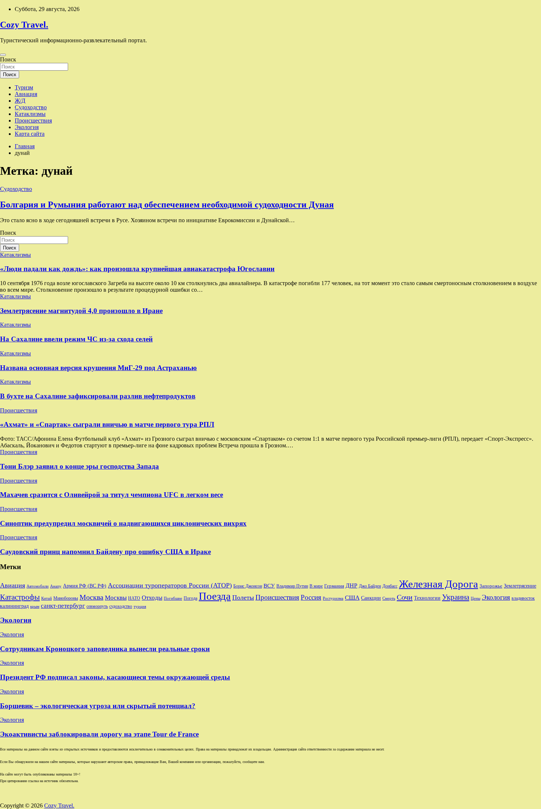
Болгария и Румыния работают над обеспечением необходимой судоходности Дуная (167, 204)
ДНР (351, 585)
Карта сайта (30, 134)
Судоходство (31, 107)
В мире (316, 586)
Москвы (116, 597)
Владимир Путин (292, 586)
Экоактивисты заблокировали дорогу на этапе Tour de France (99, 734)
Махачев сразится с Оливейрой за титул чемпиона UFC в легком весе (111, 494)
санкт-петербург (63, 605)
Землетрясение (520, 586)
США (352, 597)
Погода (190, 598)
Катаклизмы (30, 114)
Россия (311, 597)
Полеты (243, 597)
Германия (334, 586)
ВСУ (269, 586)
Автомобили (37, 586)
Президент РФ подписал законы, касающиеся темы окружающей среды (115, 677)
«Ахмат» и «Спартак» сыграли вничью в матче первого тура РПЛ (107, 424)
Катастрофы (20, 597)
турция (140, 606)
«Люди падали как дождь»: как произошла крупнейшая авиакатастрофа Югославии (137, 269)
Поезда (215, 596)
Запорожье (491, 586)
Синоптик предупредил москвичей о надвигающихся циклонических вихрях (123, 523)
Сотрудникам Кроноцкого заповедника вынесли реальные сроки (105, 649)
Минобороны (65, 598)
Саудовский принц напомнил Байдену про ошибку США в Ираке (105, 552)
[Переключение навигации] (3, 55)
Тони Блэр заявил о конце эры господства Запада (79, 466)
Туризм (24, 87)
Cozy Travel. (24, 24)
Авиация (26, 94)
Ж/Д (20, 100)
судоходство (120, 606)
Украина (455, 597)
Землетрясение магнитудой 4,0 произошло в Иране (81, 311)
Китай (46, 598)
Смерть (388, 598)
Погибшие (173, 598)
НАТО (134, 598)
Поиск (8, 59)
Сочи (405, 597)
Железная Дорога (438, 584)
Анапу (55, 586)
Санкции (371, 598)
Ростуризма (333, 598)
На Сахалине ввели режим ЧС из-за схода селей (76, 339)
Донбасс (389, 586)
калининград (14, 606)
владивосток (523, 598)
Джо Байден (370, 586)
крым (34, 606)
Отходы (152, 597)
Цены (475, 598)
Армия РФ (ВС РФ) (84, 586)
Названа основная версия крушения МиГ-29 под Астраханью (98, 368)
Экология (27, 127)
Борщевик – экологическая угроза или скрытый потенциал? (97, 706)
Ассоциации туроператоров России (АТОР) (170, 585)
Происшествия (33, 120)
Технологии (427, 598)
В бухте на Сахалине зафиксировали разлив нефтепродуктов (97, 396)
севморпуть (97, 606)
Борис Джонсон (247, 586)
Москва (91, 597)
